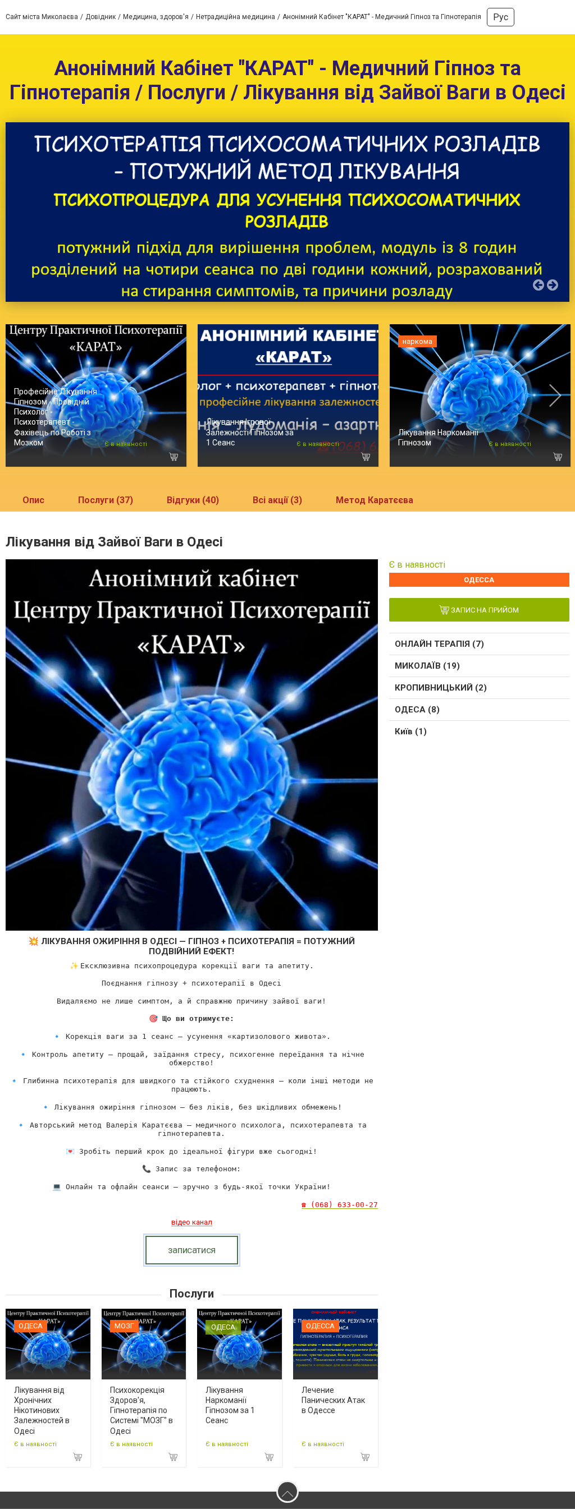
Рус (500, 17)
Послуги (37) (105, 500)
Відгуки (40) (193, 500)
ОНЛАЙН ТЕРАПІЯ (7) (439, 644)
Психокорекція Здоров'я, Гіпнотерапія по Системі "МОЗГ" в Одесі (141, 1411)
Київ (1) (411, 731)
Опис (33, 500)
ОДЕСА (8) (417, 710)
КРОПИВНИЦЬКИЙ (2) (441, 688)
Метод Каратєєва (374, 500)
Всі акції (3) (277, 500)
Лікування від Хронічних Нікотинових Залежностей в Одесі (42, 1411)
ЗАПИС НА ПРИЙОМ (484, 610)
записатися (192, 1249)
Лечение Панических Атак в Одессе (333, 1400)
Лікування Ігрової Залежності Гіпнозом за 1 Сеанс (250, 432)
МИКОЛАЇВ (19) (427, 666)
